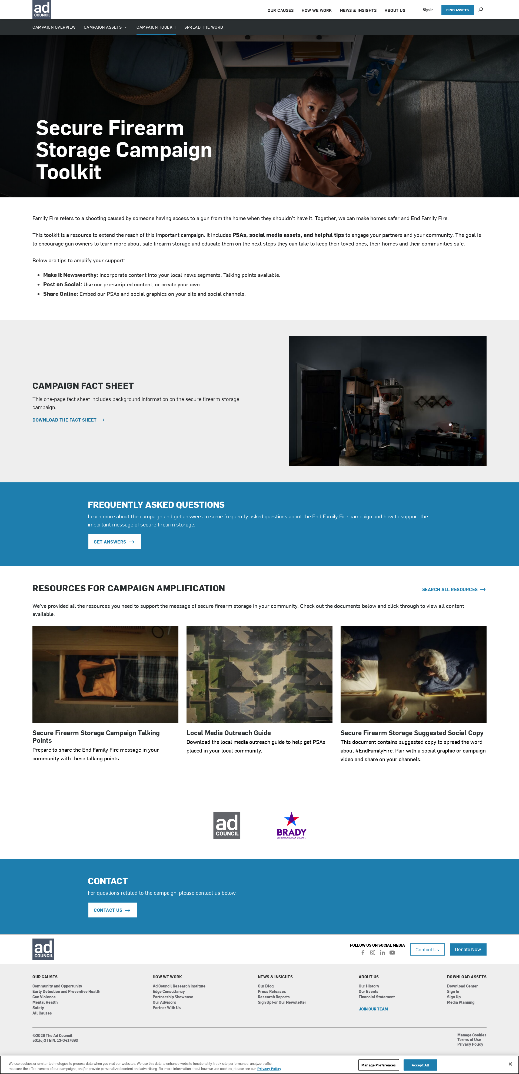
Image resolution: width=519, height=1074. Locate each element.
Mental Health (45, 1002)
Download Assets (467, 977)
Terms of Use (469, 1040)
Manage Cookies (472, 1035)
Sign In (428, 9)
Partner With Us (167, 1008)
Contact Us (427, 949)
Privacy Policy (470, 1044)
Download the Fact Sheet (65, 420)
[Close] (510, 1064)
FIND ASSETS (457, 10)
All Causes (42, 1013)
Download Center (462, 986)
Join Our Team (373, 1009)
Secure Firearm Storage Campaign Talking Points (96, 736)
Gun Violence (44, 997)
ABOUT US (395, 10)
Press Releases (272, 992)
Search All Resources (450, 589)
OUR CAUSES (281, 10)
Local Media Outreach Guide (229, 732)
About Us (369, 977)
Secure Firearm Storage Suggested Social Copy (412, 732)
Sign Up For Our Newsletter (282, 1002)
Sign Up (454, 997)
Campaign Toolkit (156, 27)
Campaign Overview (54, 27)
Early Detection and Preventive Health (66, 992)
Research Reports (274, 997)
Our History (369, 986)
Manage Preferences (378, 1065)
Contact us (108, 910)
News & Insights (275, 977)
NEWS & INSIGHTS (358, 10)
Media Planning (460, 1002)
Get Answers (110, 542)
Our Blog (266, 986)
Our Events (368, 992)
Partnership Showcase (173, 997)
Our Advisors (164, 1002)
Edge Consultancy (169, 992)
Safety (38, 1008)
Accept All (420, 1065)
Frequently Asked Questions (156, 504)
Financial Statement (377, 997)
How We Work (167, 977)
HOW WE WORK (317, 10)
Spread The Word (203, 27)
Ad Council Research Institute (179, 986)
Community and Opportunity (57, 986)
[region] (259, 1064)
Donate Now (468, 949)
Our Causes (45, 977)
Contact (108, 880)
